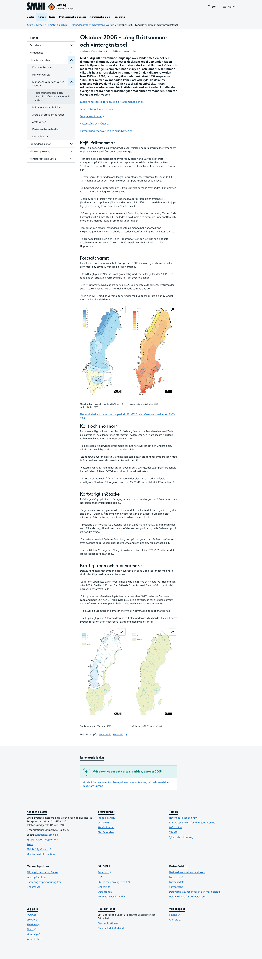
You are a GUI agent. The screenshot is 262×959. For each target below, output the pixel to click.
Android (190, 919)
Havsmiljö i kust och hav (183, 817)
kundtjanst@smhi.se (46, 834)
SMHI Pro (48, 924)
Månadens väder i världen (47, 107)
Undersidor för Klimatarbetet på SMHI (71, 158)
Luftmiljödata (176, 882)
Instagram (120, 891)
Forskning (119, 17)
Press (30, 844)
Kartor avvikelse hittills (45, 129)
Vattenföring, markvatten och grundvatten (106, 131)
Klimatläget (36, 52)
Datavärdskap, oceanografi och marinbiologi (194, 891)
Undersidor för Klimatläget (71, 52)
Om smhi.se (33, 886)
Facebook (105, 734)
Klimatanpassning (40, 151)
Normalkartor (40, 136)
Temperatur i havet (92, 116)
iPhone (189, 914)
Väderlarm (49, 939)
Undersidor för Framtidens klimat (71, 144)
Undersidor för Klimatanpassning (71, 151)
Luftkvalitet (175, 827)
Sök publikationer (108, 923)
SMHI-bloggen (106, 827)
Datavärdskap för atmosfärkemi (187, 896)
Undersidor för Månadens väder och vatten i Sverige (71, 82)
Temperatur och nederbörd (97, 109)
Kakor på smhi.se (36, 877)
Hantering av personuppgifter (44, 882)
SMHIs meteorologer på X (129, 882)
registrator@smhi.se (46, 839)
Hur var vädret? (41, 74)
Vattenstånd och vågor (94, 123)
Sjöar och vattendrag (181, 837)
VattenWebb (176, 886)
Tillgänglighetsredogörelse (42, 872)
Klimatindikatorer (42, 67)
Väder (30, 17)
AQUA (46, 914)
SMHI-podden (106, 832)
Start (30, 25)
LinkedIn (118, 734)
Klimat (42, 17)
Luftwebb (190, 877)
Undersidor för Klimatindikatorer (71, 67)
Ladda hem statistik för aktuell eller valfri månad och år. (112, 101)
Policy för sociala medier (112, 896)
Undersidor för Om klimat (71, 45)
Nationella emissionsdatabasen (187, 872)
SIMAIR (173, 832)
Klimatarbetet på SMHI (43, 158)
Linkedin (119, 886)
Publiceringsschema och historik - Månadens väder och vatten (52, 96)
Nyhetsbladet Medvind (111, 928)
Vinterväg (48, 934)
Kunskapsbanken (100, 17)
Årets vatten (39, 122)
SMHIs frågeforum (54, 849)
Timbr (46, 929)
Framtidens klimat (40, 144)
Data (52, 17)
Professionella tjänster (72, 17)
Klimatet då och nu (57, 25)
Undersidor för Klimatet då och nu (71, 60)
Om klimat (36, 45)
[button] (212, 6)
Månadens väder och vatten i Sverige (93, 25)
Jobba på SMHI (106, 817)
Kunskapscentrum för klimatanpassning (192, 822)
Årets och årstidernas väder (48, 114)
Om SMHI (103, 822)
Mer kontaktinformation (41, 854)
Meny (231, 6)
